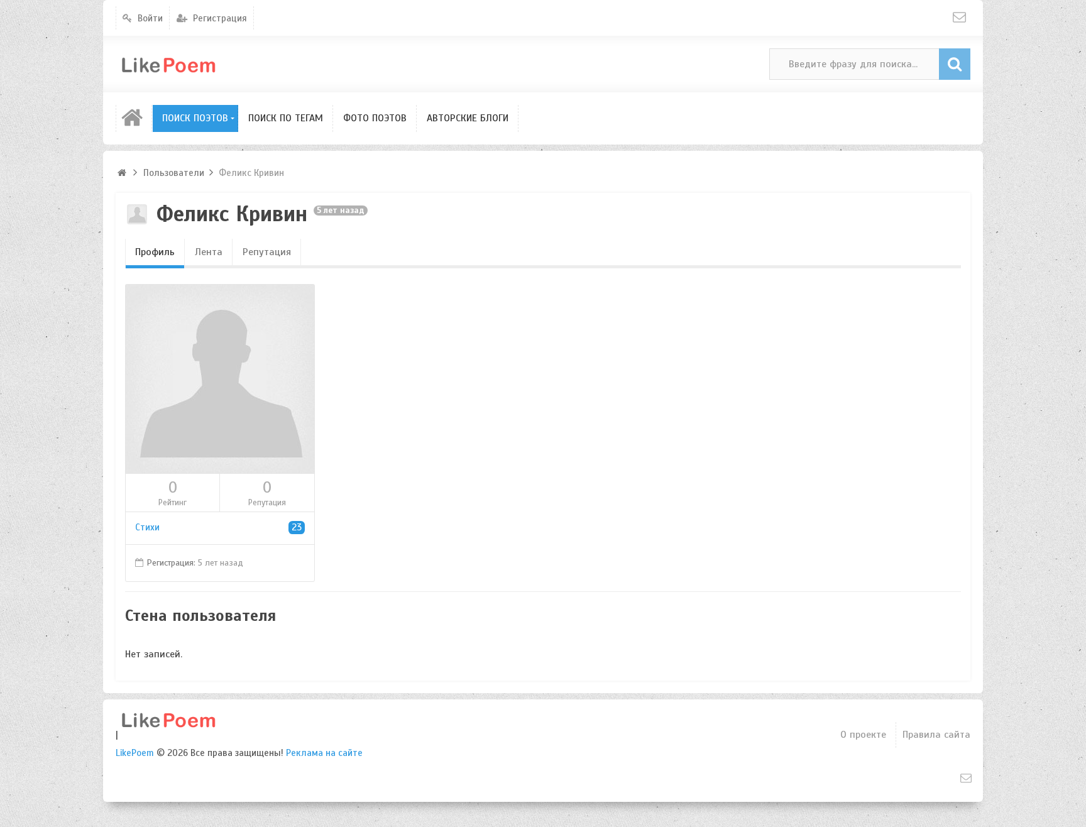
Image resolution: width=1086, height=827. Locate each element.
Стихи (218, 527)
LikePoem (135, 753)
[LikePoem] (188, 64)
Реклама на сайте (324, 753)
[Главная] (133, 118)
